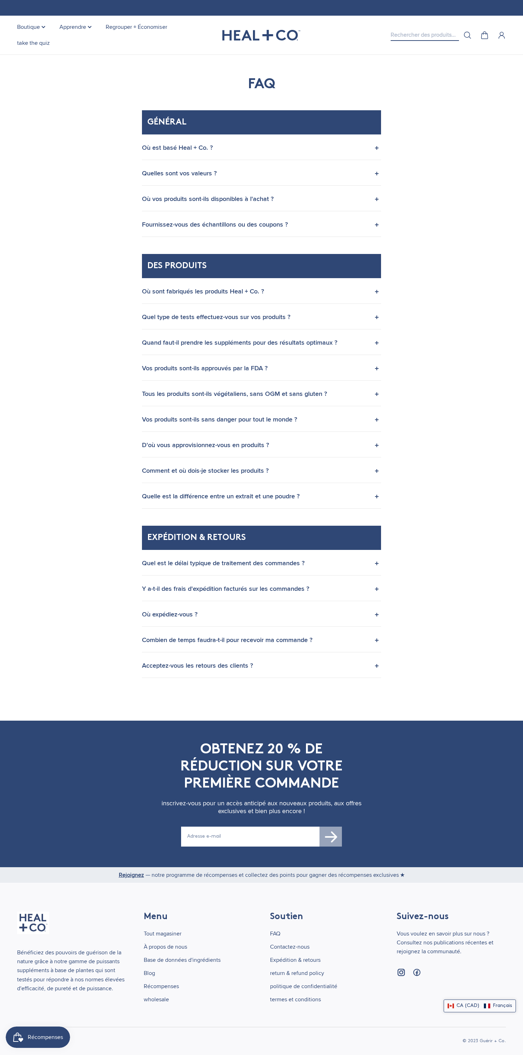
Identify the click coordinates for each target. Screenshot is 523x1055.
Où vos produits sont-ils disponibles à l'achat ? (208, 199)
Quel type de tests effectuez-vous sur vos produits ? (216, 317)
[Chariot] (484, 35)
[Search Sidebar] (467, 35)
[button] (480, 1006)
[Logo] (261, 35)
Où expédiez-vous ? (169, 614)
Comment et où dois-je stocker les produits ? (205, 471)
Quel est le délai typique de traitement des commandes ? (223, 563)
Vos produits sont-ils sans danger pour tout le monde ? (219, 419)
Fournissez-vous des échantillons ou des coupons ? (215, 224)
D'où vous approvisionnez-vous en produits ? (205, 445)
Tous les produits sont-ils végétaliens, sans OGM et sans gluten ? (234, 394)
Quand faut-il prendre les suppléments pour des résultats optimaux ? (239, 342)
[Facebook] (416, 972)
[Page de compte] (501, 35)
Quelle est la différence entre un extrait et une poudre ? (221, 496)
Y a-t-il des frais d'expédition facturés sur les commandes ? (225, 589)
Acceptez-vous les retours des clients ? (197, 665)
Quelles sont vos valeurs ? (179, 173)
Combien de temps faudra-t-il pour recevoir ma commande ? (227, 640)
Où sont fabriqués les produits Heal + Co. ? (203, 291)
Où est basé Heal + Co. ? (177, 148)
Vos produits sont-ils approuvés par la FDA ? (205, 368)
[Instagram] (401, 972)
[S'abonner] (330, 837)
